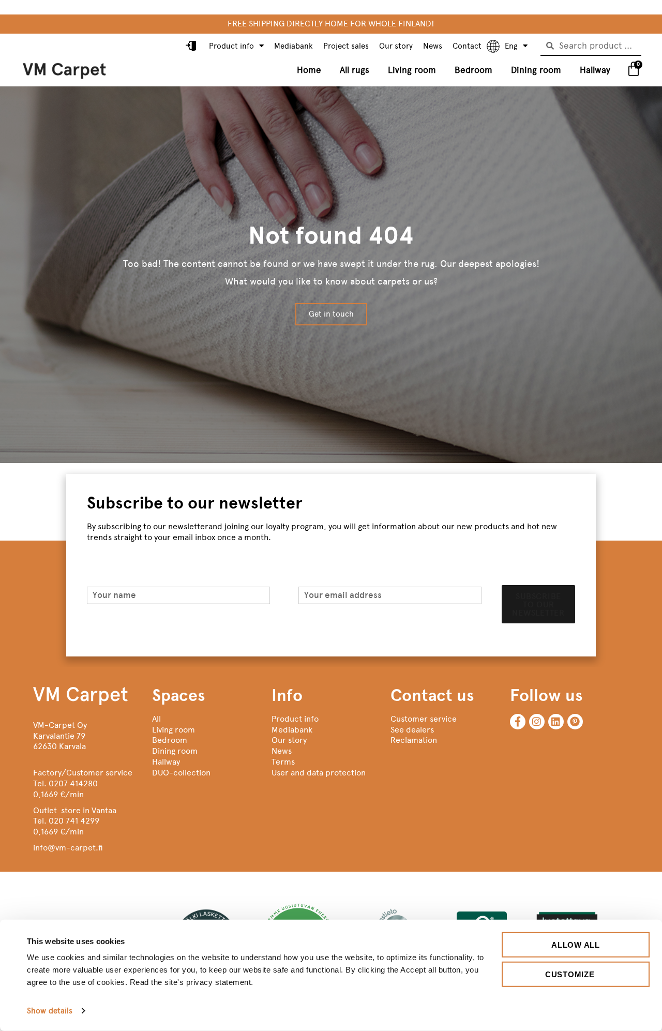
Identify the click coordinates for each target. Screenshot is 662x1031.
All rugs (354, 70)
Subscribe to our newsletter (538, 604)
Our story (396, 46)
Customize (569, 973)
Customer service (423, 719)
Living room (412, 70)
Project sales (346, 46)
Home (309, 70)
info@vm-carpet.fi (68, 848)
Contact (467, 46)
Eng (511, 46)
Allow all (575, 944)
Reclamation (413, 740)
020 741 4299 (74, 821)
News (432, 46)
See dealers (412, 730)
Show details (49, 1010)
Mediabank (293, 46)
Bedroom (473, 70)
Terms (283, 762)
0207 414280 (73, 783)
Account (192, 46)
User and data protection (319, 773)
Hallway (595, 70)
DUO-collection (181, 773)
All (156, 719)
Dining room (536, 70)
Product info (231, 46)
